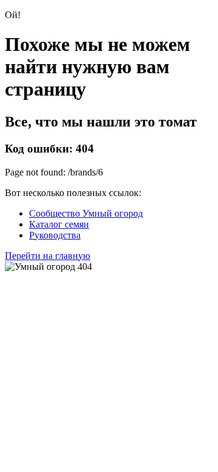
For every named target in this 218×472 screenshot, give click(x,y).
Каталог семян (59, 224)
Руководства (55, 235)
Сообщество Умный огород (86, 213)
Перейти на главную (47, 256)
